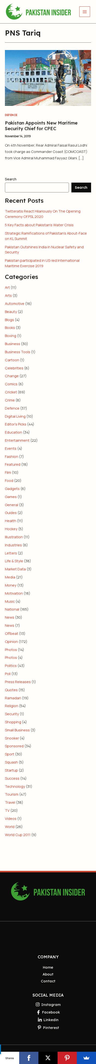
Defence (11, 115)
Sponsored (14, 745)
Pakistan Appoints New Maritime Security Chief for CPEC (41, 125)
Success (12, 778)
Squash (11, 762)
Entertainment (17, 440)
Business (12, 343)
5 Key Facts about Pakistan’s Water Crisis (39, 224)
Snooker (12, 738)
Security (12, 713)
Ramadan (13, 697)
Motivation (14, 593)
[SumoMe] (86, 1058)
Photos (11, 649)
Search (10, 179)
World (10, 826)
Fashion (11, 456)
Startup (11, 770)
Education (13, 432)
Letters (11, 553)
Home (48, 967)
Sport (9, 753)
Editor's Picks (15, 424)
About (48, 974)
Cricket (11, 391)
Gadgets (12, 488)
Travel (10, 802)
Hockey (11, 528)
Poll (8, 673)
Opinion (11, 641)
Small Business (17, 729)
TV (7, 810)
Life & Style (14, 560)
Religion (11, 705)
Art (7, 287)
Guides (11, 512)
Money (10, 585)
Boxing (10, 335)
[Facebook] (28, 1058)
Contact (48, 981)
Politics (11, 665)
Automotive (14, 303)
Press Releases (18, 681)
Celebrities (14, 367)
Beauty (11, 311)
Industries (13, 544)
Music (10, 601)
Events (10, 448)
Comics (11, 383)
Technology (15, 786)
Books (10, 327)
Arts (8, 295)
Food (9, 480)
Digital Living (15, 416)
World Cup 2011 (18, 834)
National (12, 609)
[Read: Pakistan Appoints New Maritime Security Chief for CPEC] (48, 77)
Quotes (11, 689)
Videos (10, 818)
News (9, 617)
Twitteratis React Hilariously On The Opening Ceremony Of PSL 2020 (42, 214)
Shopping (13, 721)
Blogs (9, 319)
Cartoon (12, 359)
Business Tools (17, 351)
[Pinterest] (67, 1058)
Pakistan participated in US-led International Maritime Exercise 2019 (42, 263)
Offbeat (11, 633)
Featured (12, 464)
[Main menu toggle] (84, 11)
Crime (10, 400)
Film (8, 472)
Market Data (15, 568)
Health (10, 520)
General (11, 504)
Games (11, 496)
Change (12, 375)
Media (10, 577)
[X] (48, 1058)
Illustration (14, 536)
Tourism (11, 794)
